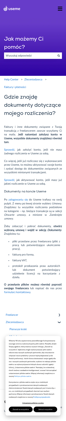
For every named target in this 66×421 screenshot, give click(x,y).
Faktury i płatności (15, 87)
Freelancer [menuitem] (12, 315)
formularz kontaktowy (17, 292)
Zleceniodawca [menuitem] (15, 322)
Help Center (11, 79)
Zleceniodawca (33, 79)
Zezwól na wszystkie (21, 409)
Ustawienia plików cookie (33, 403)
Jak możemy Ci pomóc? (23, 43)
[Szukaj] (59, 55)
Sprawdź (9, 149)
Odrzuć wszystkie (45, 409)
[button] (59, 315)
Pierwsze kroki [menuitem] (18, 329)
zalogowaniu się (18, 199)
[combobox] (30, 55)
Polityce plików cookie (22, 376)
